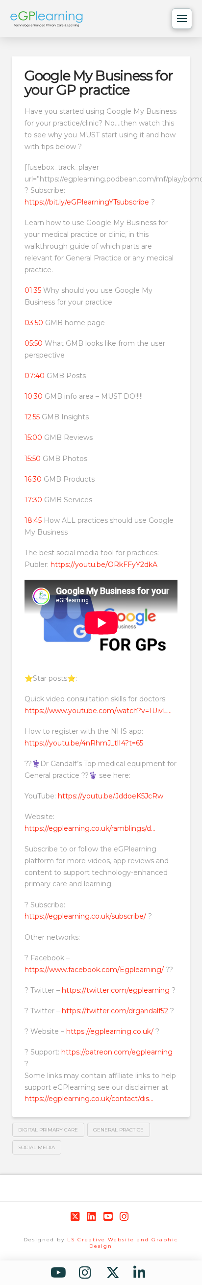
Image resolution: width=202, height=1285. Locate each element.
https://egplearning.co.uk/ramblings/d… (90, 828)
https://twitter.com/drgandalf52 (114, 1010)
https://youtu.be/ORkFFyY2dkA (103, 564)
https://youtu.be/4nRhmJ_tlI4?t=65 (84, 743)
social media (36, 1147)
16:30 (33, 479)
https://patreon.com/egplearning (116, 1052)
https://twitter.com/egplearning (115, 990)
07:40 (35, 375)
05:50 (34, 343)
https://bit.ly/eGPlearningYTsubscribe (87, 202)
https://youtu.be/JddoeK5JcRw (109, 796)
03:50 (34, 322)
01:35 (33, 290)
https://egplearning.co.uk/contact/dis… (89, 1098)
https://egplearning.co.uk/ (108, 1031)
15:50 (33, 458)
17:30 (33, 499)
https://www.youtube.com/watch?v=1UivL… (98, 710)
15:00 (33, 437)
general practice (118, 1130)
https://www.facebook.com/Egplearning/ (94, 969)
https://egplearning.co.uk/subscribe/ (85, 916)
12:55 (32, 416)
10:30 (34, 396)
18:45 (33, 520)
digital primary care (48, 1130)
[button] (182, 18)
